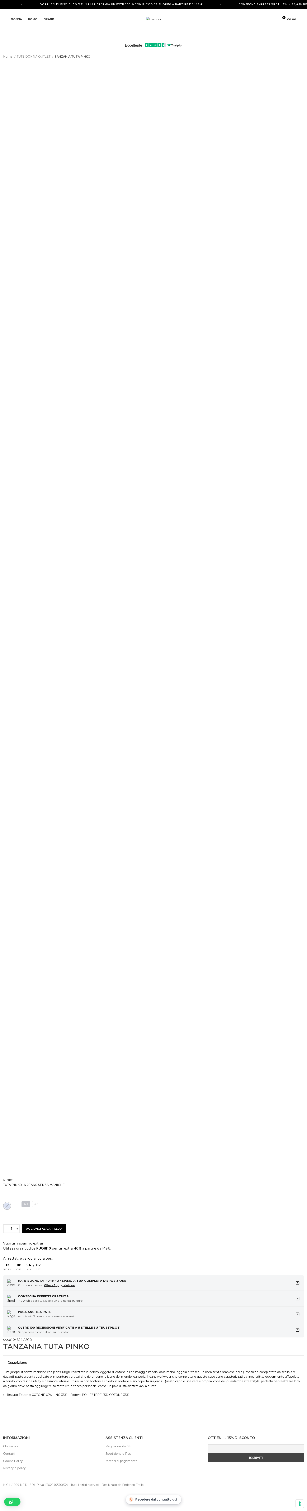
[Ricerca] (267, 19)
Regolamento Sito (118, 1446)
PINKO (8, 1180)
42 (36, 1204)
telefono (68, 1285)
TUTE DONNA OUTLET (34, 56)
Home (8, 56)
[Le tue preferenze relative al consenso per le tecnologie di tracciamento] (300, 1504)
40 (26, 1204)
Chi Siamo (10, 1446)
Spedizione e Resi (118, 1454)
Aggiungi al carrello (44, 1228)
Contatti (9, 1454)
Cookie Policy (13, 1461)
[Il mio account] (274, 19)
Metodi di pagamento (121, 1461)
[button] (12, 1502)
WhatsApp (51, 1285)
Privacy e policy (14, 1468)
